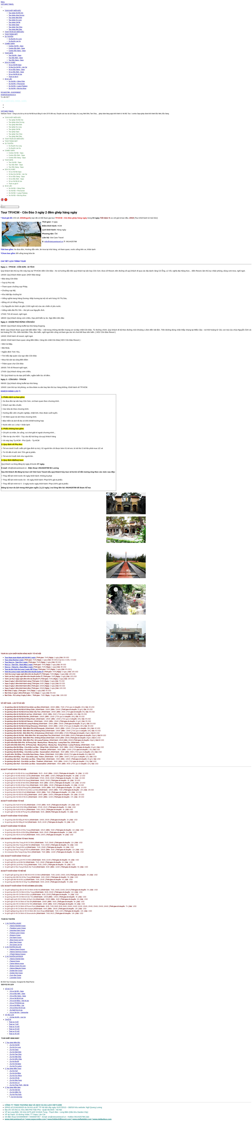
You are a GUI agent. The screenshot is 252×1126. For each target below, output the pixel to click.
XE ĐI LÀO (8, 79)
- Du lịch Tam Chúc (15, 1054)
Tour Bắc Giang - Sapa (16, 60)
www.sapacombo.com (36, 1119)
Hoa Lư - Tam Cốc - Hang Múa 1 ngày (18, 664)
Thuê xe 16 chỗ (14, 1027)
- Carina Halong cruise (16, 963)
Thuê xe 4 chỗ (14, 1022)
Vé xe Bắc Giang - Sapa (17, 69)
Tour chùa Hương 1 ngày (14, 660)
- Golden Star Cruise (16, 973)
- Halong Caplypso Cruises (18, 952)
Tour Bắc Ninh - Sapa (16, 58)
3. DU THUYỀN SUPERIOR (14, 956)
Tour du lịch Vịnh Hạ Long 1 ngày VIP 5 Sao (21, 669)
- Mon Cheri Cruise (15, 942)
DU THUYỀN (9, 36)
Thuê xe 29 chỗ (14, 1029)
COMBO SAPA (10, 43)
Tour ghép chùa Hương (16, 15)
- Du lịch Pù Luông (15, 1066)
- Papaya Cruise (14, 961)
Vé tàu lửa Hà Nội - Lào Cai (18, 67)
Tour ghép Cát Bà (14, 22)
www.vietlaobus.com (102, 1119)
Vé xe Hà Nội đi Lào (15, 74)
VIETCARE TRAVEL (7, 4)
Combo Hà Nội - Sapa (16, 46)
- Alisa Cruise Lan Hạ (16, 940)
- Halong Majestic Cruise (17, 968)
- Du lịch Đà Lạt (14, 1083)
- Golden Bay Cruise (15, 970)
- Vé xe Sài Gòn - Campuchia (18, 1012)
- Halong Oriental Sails (16, 959)
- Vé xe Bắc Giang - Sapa (17, 996)
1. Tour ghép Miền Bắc (12, 1042)
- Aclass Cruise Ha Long (17, 966)
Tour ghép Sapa (14, 25)
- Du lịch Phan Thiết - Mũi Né (18, 1085)
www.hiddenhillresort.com (59, 1119)
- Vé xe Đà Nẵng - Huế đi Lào (19, 1001)
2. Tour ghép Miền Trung (13, 1068)
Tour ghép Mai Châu (15, 29)
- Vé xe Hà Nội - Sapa (16, 991)
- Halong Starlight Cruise (17, 926)
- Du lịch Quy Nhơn (15, 1075)
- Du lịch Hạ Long (15, 1047)
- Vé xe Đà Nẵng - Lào (16, 1005)
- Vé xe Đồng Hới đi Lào (17, 1008)
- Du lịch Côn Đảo (16, 1097)
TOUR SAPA (9, 53)
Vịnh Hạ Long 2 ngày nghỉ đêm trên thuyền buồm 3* (24, 672)
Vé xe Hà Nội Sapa (15, 65)
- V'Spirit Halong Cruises (17, 954)
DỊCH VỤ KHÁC (10, 62)
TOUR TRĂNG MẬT (11, 34)
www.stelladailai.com (81, 1119)
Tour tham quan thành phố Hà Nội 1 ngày (20, 657)
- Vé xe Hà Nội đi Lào (16, 998)
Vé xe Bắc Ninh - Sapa (16, 72)
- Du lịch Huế (13, 1071)
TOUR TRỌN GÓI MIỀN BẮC (14, 32)
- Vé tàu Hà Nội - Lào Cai (17, 1017)
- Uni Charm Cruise (15, 937)
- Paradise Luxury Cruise (17, 928)
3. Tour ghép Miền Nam (13, 1087)
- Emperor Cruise (14, 935)
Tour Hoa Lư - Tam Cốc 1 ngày (16, 662)
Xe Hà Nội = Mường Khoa (17, 88)
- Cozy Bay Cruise (15, 975)
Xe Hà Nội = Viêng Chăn (17, 81)
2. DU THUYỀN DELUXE (13, 947)
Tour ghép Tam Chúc (15, 27)
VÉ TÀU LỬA (9, 1015)
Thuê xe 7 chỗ (14, 1024)
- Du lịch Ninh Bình (15, 1052)
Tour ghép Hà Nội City (16, 13)
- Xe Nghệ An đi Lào (16, 1010)
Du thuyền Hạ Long (15, 39)
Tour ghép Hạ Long (15, 20)
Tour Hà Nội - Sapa (15, 55)
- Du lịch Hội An (14, 1078)
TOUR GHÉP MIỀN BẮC (13, 10)
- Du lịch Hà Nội (14, 1045)
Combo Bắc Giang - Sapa (17, 51)
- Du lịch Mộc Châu (15, 1059)
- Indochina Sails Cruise (17, 930)
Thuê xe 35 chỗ (14, 1031)
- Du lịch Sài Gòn (14, 1090)
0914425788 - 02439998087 (11, 92)
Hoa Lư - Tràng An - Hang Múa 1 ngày (19, 667)
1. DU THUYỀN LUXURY (13, 923)
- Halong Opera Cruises (17, 949)
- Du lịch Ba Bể (14, 1061)
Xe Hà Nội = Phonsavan (17, 84)
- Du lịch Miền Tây (15, 1092)
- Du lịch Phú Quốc (15, 1094)
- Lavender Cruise (15, 978)
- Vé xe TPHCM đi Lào (16, 1003)
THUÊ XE (8, 1019)
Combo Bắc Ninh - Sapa (17, 48)
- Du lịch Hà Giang (15, 1064)
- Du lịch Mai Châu (15, 1057)
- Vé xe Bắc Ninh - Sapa (17, 993)
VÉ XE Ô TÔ (9, 989)
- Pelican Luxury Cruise (17, 933)
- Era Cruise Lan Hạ (15, 945)
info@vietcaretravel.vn (8, 95)
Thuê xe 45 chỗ (14, 1034)
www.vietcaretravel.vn (15, 1119)
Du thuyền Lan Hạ (15, 41)
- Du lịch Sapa (13, 1050)
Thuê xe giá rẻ (13, 77)
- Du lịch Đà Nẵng (15, 1073)
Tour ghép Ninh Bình (15, 18)
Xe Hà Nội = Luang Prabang (18, 86)
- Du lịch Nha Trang (15, 1080)
